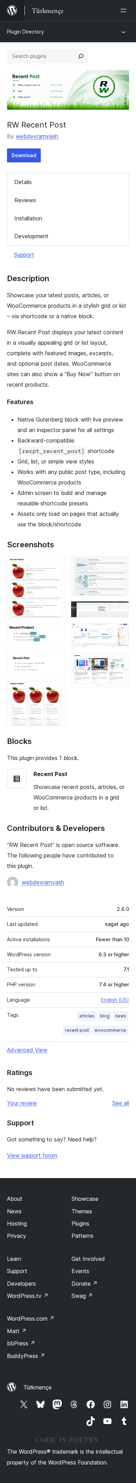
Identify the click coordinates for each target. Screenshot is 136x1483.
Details (23, 181)
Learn (14, 1258)
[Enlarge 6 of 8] (119, 610)
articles (87, 1015)
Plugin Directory (25, 32)
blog (104, 1015)
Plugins (80, 1223)
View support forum (32, 1155)
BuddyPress (26, 1355)
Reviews (25, 200)
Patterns (82, 1235)
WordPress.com (30, 1318)
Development (31, 236)
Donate (84, 1283)
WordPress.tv (27, 1295)
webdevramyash (37, 136)
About (14, 1198)
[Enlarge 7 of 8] (119, 632)
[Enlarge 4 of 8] (55, 690)
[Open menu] (125, 10)
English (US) (115, 1000)
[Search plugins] (81, 56)
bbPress (21, 1343)
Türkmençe (37, 1387)
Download (24, 155)
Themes (81, 1211)
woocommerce (110, 1030)
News (14, 1211)
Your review (22, 1103)
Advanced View (27, 1049)
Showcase (84, 1198)
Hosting (17, 1223)
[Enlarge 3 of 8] (55, 659)
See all (120, 1103)
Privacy (16, 1235)
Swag (82, 1295)
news (120, 1015)
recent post (77, 1030)
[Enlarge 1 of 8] (55, 565)
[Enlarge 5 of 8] (119, 565)
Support (24, 254)
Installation (28, 218)
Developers (21, 1283)
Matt (17, 1331)
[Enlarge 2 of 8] (55, 633)
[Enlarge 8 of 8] (119, 662)
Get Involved (88, 1258)
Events (80, 1271)
